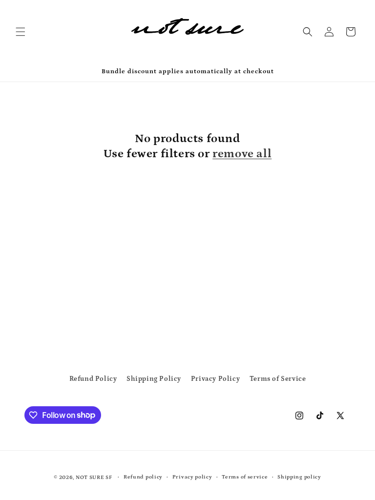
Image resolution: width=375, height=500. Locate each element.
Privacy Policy (215, 379)
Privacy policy (192, 477)
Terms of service (245, 477)
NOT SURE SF (94, 477)
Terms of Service (278, 379)
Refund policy (143, 477)
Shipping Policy (153, 379)
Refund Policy (93, 379)
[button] (20, 31)
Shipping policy (299, 477)
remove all (241, 153)
